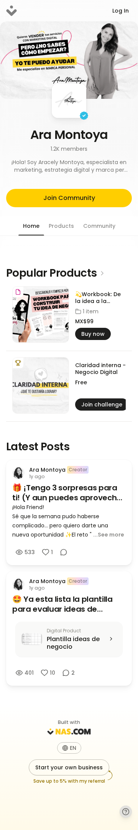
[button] (69, 166)
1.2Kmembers (69, 148)
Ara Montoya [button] (69, 134)
